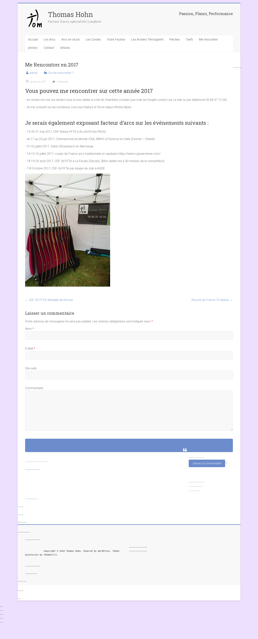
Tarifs (189, 39)
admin (33, 73)
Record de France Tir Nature (212, 300)
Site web (31, 368)
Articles (65, 48)
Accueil (33, 39)
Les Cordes (93, 39)
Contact (49, 48)
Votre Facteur (116, 39)
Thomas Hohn (70, 14)
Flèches (174, 39)
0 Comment (62, 81)
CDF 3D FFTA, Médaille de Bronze (49, 300)
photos (33, 48)
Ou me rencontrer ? (61, 73)
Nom (29, 329)
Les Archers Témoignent (147, 39)
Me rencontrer (208, 39)
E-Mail (30, 348)
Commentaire (34, 388)
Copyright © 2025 (45, 551)
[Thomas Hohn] (34, 11)
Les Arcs (49, 39)
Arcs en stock (70, 39)
